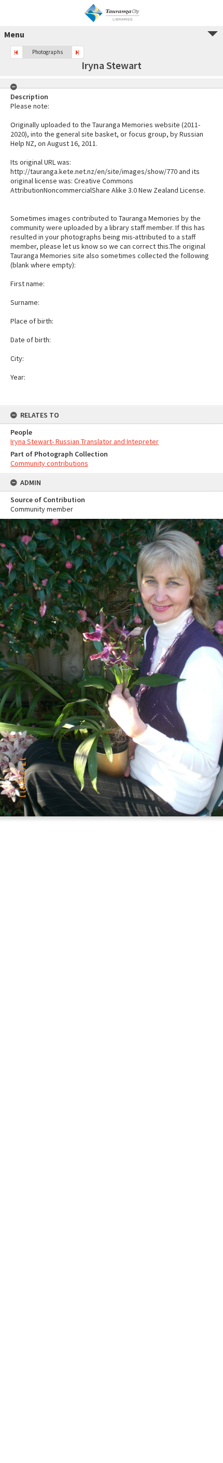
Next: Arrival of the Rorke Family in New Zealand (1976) (77, 52)
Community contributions (49, 463)
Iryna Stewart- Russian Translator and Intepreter (84, 441)
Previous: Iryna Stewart (16, 52)
